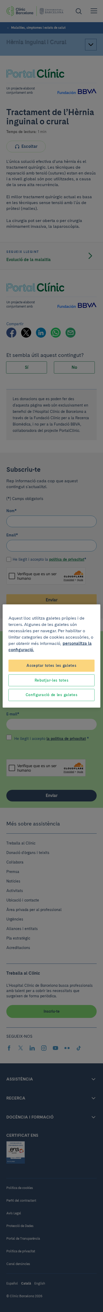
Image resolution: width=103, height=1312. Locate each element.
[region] (52, 656)
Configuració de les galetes (52, 695)
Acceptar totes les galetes (51, 665)
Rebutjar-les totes (52, 680)
